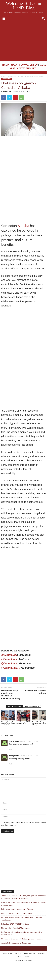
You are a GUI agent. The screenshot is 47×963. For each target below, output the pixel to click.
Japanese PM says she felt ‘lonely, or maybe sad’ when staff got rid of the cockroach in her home (23, 897)
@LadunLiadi (9, 655)
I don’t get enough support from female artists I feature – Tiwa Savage (21, 918)
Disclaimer (41, 953)
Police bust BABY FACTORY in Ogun (15, 924)
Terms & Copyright (24, 956)
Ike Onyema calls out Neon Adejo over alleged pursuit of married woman (21, 933)
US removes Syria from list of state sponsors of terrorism (22, 939)
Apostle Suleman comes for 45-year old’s (16, 943)
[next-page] (25, 729)
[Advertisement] (23, 41)
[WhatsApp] (21, 97)
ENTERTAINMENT (28, 65)
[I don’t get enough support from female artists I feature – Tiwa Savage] (8, 715)
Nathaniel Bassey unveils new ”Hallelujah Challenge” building (10, 694)
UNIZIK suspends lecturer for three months (16, 913)
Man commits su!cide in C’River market (15, 928)
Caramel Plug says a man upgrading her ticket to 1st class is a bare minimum (23, 904)
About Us (18, 953)
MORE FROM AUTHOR (31, 706)
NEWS (14, 65)
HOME (5, 65)
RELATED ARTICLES (14, 706)
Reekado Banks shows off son (35, 691)
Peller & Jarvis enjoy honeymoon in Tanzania (17, 909)
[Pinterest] (15, 97)
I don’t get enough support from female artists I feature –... (8, 723)
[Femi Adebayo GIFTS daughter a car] (24, 715)
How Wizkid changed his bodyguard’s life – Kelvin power (39, 723)
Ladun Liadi (7, 91)
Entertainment (11, 76)
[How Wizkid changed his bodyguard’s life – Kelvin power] (39, 715)
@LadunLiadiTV (10, 667)
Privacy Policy (7, 953)
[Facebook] (3, 97)
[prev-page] (22, 729)
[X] (9, 97)
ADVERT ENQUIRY (27, 68)
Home (3, 76)
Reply (10, 749)
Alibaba (23, 225)
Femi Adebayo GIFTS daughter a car (23, 722)
